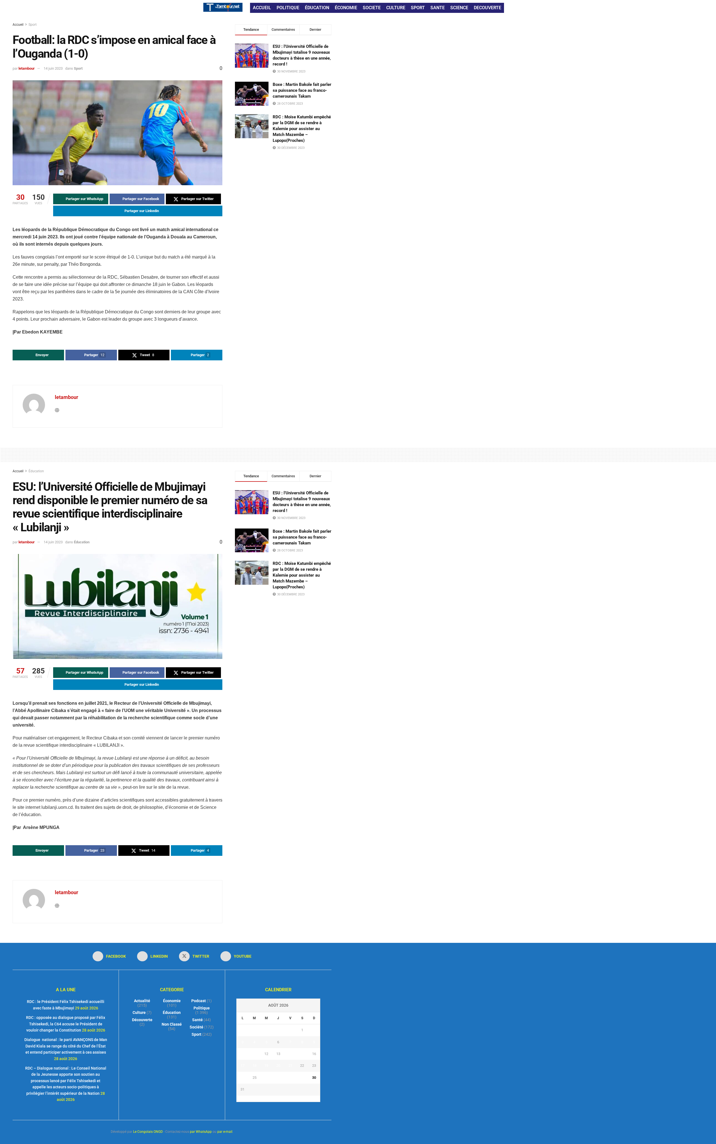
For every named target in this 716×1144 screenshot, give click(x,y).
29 (302, 1077)
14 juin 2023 (53, 68)
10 (242, 1054)
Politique (202, 1008)
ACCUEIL (262, 7)
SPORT (418, 7)
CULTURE (395, 7)
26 (266, 1077)
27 (278, 1077)
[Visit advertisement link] (117, 373)
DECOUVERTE (487, 7)
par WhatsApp (201, 1132)
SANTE (437, 7)
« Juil (276, 1098)
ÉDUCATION (317, 7)
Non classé (172, 1024)
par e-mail (224, 1132)
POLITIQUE (288, 7)
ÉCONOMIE (346, 7)
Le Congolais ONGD (148, 1132)
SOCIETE (372, 7)
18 (254, 1065)
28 (290, 1077)
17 (242, 1065)
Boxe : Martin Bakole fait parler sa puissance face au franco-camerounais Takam (302, 90)
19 (266, 1065)
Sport (33, 25)
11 (254, 1054)
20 (278, 1065)
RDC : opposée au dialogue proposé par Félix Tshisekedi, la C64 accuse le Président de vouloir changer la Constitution (65, 1023)
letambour (26, 68)
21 (290, 1065)
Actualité (142, 1001)
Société (196, 1027)
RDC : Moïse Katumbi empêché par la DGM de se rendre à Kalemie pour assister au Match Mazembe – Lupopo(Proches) (302, 128)
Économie (172, 1001)
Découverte (142, 1020)
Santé (197, 1020)
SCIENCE (459, 7)
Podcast (198, 1001)
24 (242, 1077)
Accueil (18, 25)
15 (302, 1054)
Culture (139, 1012)
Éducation (36, 471)
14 (290, 1054)
